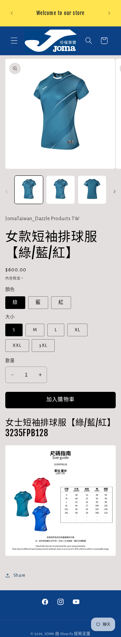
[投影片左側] (6, 191)
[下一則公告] (109, 13)
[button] (14, 41)
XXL (17, 345)
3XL (43, 345)
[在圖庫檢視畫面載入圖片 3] (92, 190)
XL (77, 329)
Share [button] (20, 575)
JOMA (49, 634)
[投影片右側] (114, 191)
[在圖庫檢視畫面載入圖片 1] (29, 190)
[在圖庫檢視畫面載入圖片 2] (60, 190)
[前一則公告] (11, 13)
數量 (10, 361)
